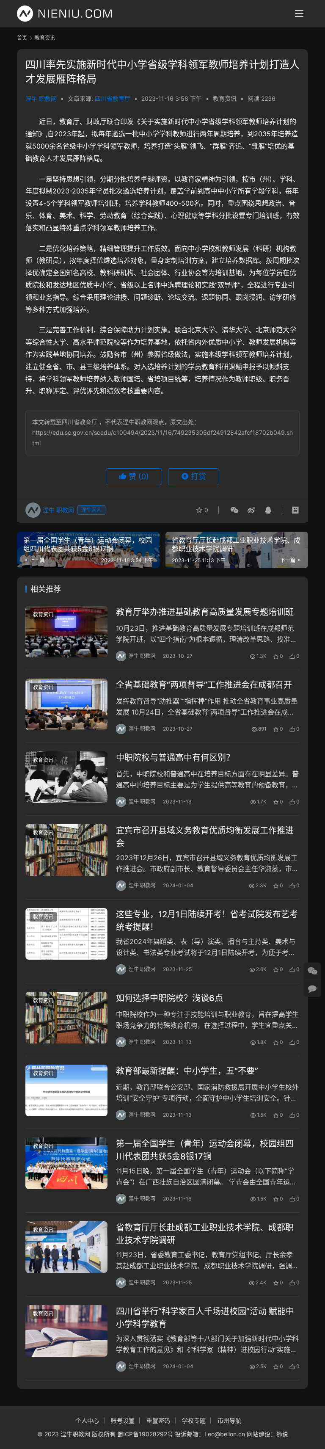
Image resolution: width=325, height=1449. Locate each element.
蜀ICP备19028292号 (145, 1434)
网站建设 (258, 1434)
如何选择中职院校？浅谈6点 (169, 998)
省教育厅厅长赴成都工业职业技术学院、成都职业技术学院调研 (205, 1234)
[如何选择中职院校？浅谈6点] (66, 1017)
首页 (22, 38)
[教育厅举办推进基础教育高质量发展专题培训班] (66, 631)
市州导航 (229, 1420)
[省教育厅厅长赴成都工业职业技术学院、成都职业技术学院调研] (66, 1246)
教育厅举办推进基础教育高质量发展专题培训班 (205, 612)
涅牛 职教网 (41, 98)
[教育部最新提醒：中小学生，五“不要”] (66, 1090)
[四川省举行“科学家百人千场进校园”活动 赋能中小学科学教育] (66, 1330)
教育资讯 (225, 98)
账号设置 (123, 1420)
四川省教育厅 (112, 98)
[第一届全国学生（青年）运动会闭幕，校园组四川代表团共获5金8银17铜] (66, 1163)
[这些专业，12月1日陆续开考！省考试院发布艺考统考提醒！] (66, 933)
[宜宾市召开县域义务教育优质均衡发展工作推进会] (66, 849)
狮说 (282, 1434)
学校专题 (194, 1420)
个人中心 (87, 1420)
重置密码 (158, 1420)
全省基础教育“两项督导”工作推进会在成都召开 (204, 685)
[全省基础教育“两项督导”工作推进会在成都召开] (66, 704)
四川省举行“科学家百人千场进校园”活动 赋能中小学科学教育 (205, 1317)
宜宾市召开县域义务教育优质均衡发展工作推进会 (205, 836)
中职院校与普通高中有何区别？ (175, 758)
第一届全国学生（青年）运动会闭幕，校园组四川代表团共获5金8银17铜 (205, 1150)
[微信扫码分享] (234, 510)
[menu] (299, 13)
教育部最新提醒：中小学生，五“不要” (187, 1071)
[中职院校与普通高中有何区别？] (66, 777)
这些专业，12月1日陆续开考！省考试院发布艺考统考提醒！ (207, 920)
